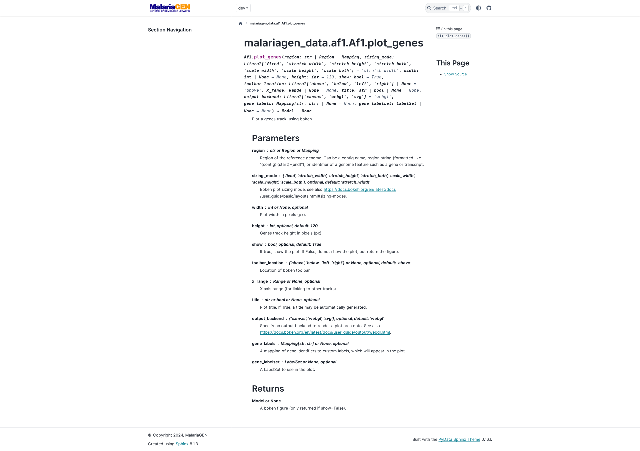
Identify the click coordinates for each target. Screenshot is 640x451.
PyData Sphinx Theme (459, 439)
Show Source (455, 74)
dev (241, 7)
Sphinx (182, 443)
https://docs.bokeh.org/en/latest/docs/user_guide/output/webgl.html (325, 332)
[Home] (240, 23)
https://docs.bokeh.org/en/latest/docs (360, 189)
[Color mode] (479, 8)
